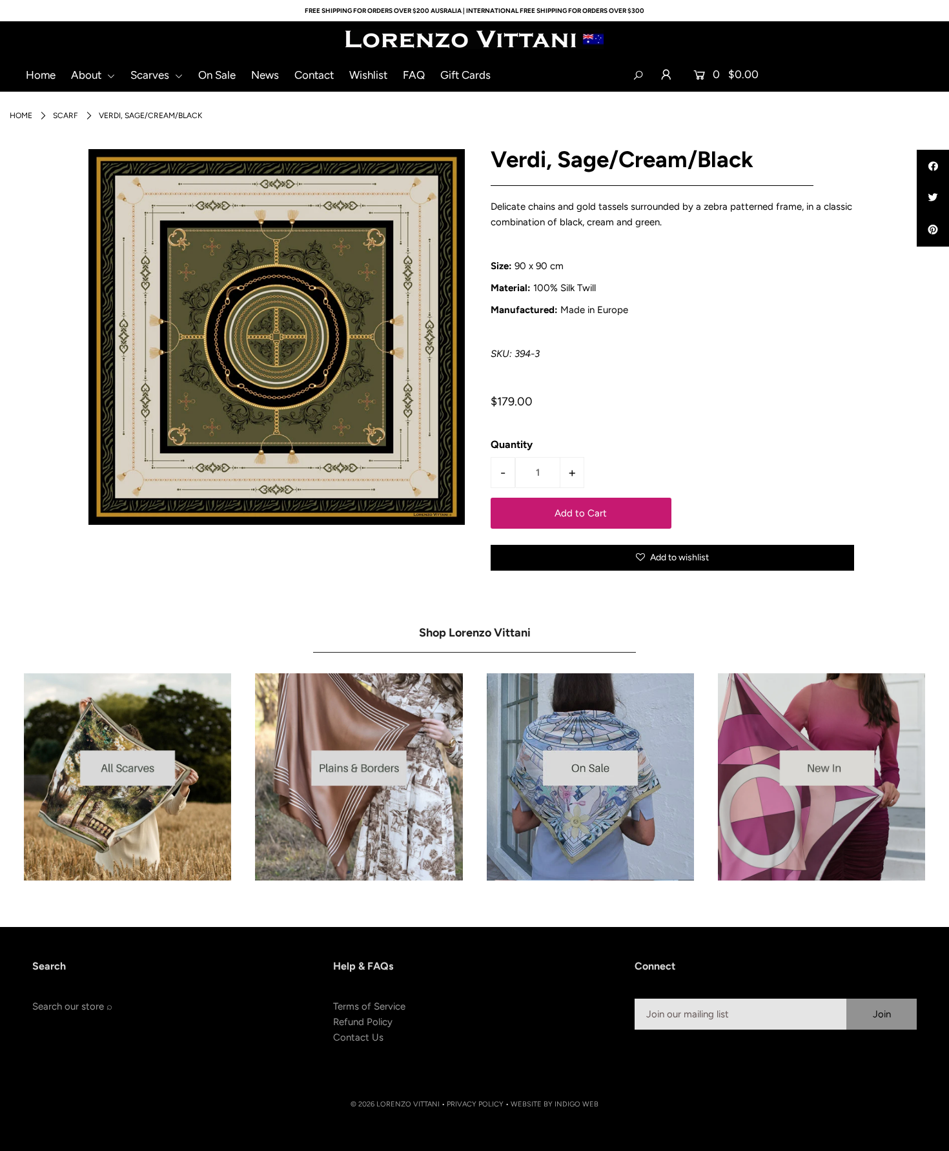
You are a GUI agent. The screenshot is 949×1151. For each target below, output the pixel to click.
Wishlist (368, 74)
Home (41, 74)
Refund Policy (363, 1022)
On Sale (217, 74)
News (265, 74)
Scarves (151, 74)
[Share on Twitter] (933, 198)
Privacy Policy (475, 1104)
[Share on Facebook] (933, 166)
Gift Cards (465, 74)
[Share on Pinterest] (933, 230)
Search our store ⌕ (72, 1006)
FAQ (414, 74)
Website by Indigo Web (554, 1104)
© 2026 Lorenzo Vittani (395, 1104)
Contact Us (358, 1037)
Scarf (65, 115)
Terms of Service (369, 1006)
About (87, 74)
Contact (314, 74)
